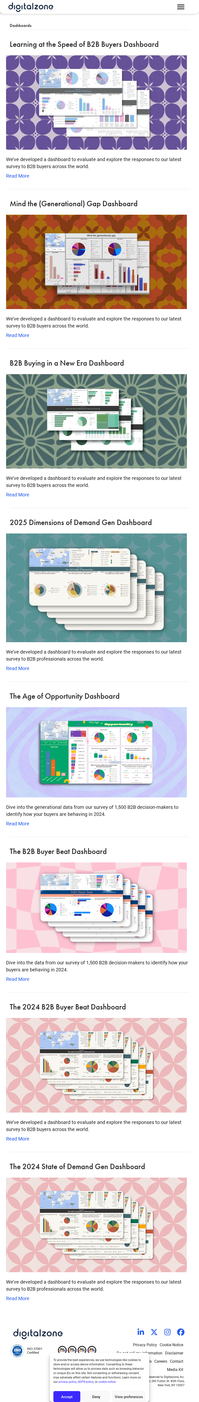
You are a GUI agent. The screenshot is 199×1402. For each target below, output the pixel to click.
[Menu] (180, 7)
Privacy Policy (145, 1344)
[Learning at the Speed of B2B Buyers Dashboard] (96, 102)
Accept (67, 1396)
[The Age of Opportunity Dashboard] (96, 751)
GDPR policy (86, 1382)
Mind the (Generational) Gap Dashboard (74, 203)
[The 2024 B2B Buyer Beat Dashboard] (96, 1064)
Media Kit (175, 1369)
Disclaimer (174, 1352)
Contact (176, 1361)
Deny (96, 1396)
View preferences (129, 1396)
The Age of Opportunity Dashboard (65, 696)
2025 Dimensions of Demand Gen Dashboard (81, 522)
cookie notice (107, 1382)
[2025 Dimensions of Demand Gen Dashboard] (96, 587)
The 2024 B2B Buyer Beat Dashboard (68, 1007)
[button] (140, 1332)
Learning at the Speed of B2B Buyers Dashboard (84, 44)
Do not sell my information (139, 1352)
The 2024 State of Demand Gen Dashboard (77, 1166)
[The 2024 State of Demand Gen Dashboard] (96, 1224)
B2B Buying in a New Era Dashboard (67, 363)
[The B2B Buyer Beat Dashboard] (96, 907)
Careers (160, 1361)
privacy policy (67, 1382)
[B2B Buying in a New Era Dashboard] (96, 421)
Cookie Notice (171, 1344)
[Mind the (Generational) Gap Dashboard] (96, 261)
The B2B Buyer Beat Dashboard (58, 851)
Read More (17, 175)
